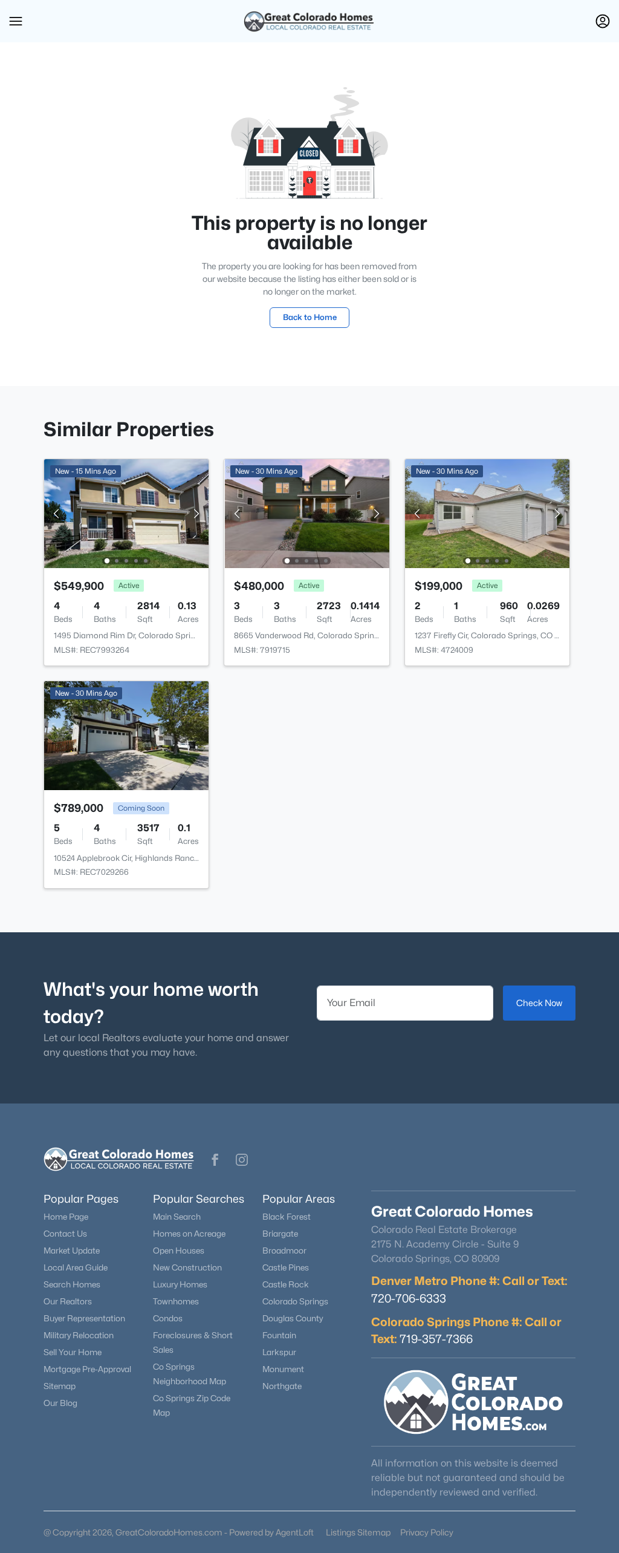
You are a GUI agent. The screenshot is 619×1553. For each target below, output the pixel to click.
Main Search (177, 1216)
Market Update (72, 1250)
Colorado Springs (295, 1301)
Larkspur (279, 1352)
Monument (283, 1369)
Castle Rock (285, 1284)
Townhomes (176, 1301)
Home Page (66, 1216)
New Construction (187, 1267)
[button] (16, 21)
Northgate (282, 1386)
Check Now (539, 1003)
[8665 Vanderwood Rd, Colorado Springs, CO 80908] (307, 512)
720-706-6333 (408, 1298)
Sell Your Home (73, 1352)
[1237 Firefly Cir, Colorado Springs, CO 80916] (487, 512)
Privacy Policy (426, 1532)
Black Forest (286, 1216)
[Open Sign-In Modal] (602, 21)
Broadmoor (284, 1250)
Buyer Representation (84, 1318)
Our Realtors (68, 1301)
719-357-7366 (436, 1339)
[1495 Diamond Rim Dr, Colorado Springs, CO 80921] (126, 512)
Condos (168, 1318)
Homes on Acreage (189, 1233)
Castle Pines (285, 1267)
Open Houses (178, 1250)
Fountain (279, 1335)
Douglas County (292, 1318)
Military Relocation (79, 1335)
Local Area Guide (76, 1267)
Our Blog (60, 1403)
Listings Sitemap (358, 1532)
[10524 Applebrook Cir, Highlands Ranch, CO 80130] (126, 735)
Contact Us (65, 1233)
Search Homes (72, 1284)
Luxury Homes (180, 1284)
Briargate (280, 1233)
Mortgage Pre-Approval (87, 1369)
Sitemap (60, 1386)
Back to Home (310, 317)
